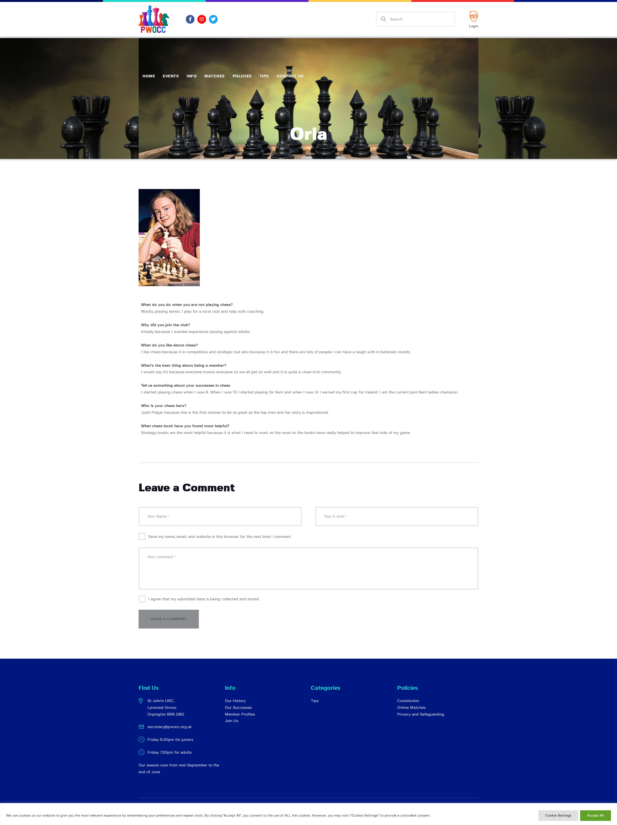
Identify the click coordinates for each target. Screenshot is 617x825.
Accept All (595, 815)
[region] (308, 814)
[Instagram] (201, 19)
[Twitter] (213, 19)
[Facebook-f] (190, 19)
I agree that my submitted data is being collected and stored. (204, 599)
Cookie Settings (558, 815)
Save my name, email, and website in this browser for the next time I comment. (219, 537)
